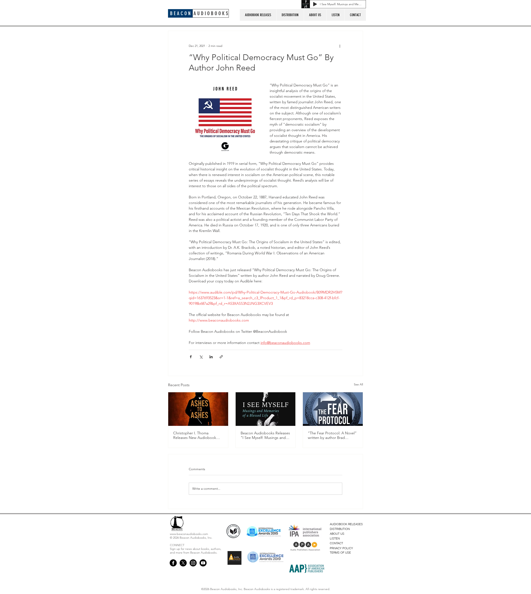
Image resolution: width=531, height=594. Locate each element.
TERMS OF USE (340, 552)
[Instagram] (193, 562)
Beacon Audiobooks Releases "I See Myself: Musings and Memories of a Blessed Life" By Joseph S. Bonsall (265, 435)
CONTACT (336, 543)
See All (358, 384)
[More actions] (339, 45)
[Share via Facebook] (191, 357)
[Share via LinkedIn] (211, 357)
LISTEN (335, 538)
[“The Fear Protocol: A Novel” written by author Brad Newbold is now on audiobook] (333, 409)
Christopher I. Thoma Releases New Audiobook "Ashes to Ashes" (194, 435)
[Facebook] (173, 562)
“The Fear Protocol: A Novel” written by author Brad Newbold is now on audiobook (332, 435)
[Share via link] (221, 357)
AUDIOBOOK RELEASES (346, 524)
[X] (183, 562)
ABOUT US (337, 534)
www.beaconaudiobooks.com (189, 534)
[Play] (315, 4)
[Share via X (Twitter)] (201, 357)
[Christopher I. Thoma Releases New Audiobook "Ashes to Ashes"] (198, 409)
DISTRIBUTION (340, 529)
